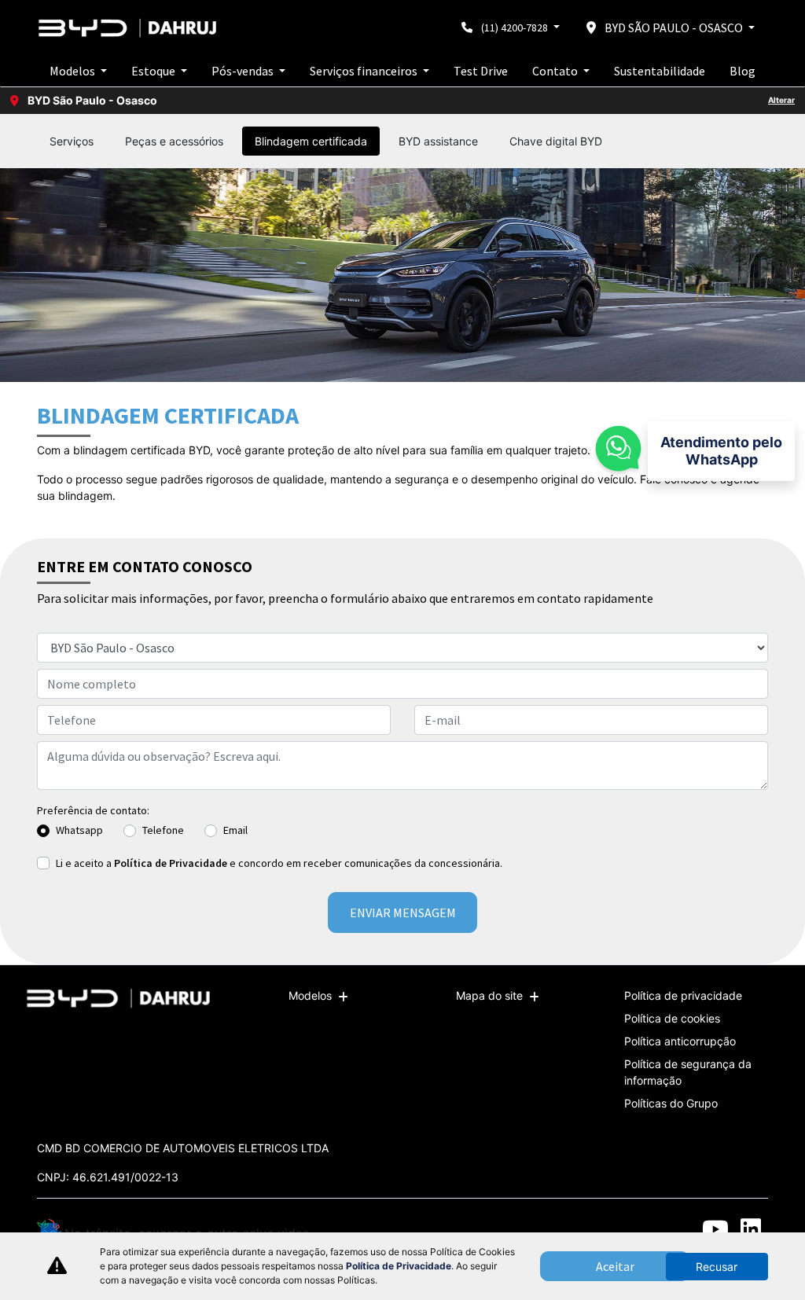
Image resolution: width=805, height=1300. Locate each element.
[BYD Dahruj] (129, 28)
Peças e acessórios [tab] (174, 141)
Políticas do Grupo (671, 1103)
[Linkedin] (750, 1229)
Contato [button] (556, 71)
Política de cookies (672, 1018)
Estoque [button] (154, 71)
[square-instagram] (679, 1229)
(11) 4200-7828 (514, 27)
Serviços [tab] (72, 141)
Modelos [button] (73, 71)
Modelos (310, 995)
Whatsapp (79, 830)
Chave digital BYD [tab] (555, 141)
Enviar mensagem (403, 912)
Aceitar (615, 1266)
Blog (742, 71)
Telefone (163, 830)
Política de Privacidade (170, 863)
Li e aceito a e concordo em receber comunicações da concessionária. (279, 863)
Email (235, 830)
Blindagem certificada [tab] (311, 141)
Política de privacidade (683, 995)
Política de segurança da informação (688, 1072)
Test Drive (481, 71)
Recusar (716, 1266)
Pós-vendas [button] (243, 71)
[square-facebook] (644, 1229)
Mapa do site (489, 995)
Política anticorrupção (680, 1041)
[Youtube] (715, 1229)
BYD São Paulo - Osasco (673, 27)
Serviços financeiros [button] (365, 71)
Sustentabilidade (659, 71)
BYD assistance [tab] (438, 141)
